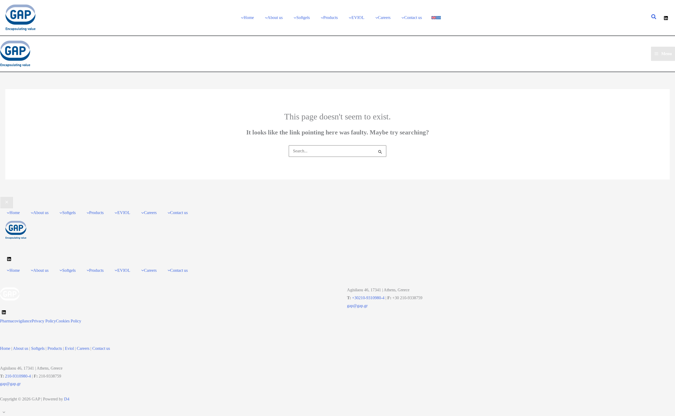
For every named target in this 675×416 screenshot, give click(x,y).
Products (54, 348)
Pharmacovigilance (16, 321)
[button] (654, 17)
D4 (66, 399)
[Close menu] (6, 202)
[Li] (666, 18)
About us (20, 348)
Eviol (69, 348)
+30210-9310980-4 (368, 298)
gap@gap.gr (357, 305)
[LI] (4, 312)
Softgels (38, 348)
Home (5, 348)
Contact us (101, 348)
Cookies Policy (68, 321)
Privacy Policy (44, 321)
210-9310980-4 (18, 376)
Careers (83, 348)
